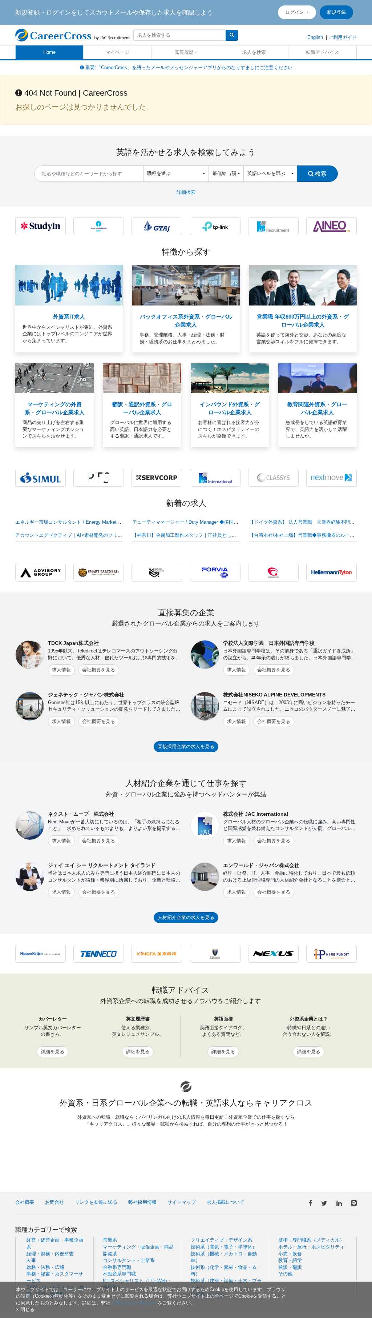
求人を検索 (254, 52)
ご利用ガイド (342, 37)
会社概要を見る (98, 669)
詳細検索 (186, 192)
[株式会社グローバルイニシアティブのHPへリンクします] (156, 572)
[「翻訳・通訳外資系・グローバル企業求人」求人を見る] (142, 378)
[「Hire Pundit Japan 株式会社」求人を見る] (331, 953)
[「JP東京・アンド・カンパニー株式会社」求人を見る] (215, 953)
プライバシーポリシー (134, 1303)
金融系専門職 (117, 1267)
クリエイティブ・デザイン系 (221, 1240)
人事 (31, 1260)
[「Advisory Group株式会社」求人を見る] (40, 572)
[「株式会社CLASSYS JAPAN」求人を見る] (273, 477)
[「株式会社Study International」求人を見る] (40, 226)
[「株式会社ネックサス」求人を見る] (273, 953)
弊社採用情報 (142, 1202)
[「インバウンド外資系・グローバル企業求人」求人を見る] (230, 378)
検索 (320, 173)
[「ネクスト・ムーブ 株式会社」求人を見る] (331, 477)
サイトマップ (181, 1202)
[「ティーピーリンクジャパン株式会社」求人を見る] (215, 226)
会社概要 (24, 1202)
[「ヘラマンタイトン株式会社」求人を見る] (331, 572)
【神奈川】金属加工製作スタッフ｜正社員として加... (188, 535)
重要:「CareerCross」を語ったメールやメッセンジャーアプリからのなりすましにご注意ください (188, 67)
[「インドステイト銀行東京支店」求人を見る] (98, 226)
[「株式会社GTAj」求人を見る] (156, 226)
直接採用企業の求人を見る (186, 746)
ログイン (295, 12)
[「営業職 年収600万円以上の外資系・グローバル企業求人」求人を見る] (303, 285)
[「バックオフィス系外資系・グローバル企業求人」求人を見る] (186, 285)
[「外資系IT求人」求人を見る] (69, 285)
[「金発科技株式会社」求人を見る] (156, 953)
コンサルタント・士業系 (129, 1260)
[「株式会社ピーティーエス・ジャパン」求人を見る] (98, 477)
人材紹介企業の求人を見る (186, 917)
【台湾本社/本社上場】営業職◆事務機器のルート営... (306, 535)
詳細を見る (52, 1051)
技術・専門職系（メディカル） (311, 1240)
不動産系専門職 (119, 1274)
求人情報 (61, 669)
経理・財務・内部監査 (50, 1254)
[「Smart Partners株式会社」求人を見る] (98, 572)
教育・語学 (290, 1260)
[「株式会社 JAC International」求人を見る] (215, 477)
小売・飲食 (290, 1254)
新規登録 (336, 12)
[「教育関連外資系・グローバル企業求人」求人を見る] (317, 378)
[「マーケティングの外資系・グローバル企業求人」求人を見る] (54, 378)
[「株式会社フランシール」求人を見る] (273, 572)
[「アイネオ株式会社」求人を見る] (331, 226)
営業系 (110, 1240)
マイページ (117, 52)
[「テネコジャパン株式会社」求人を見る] (98, 953)
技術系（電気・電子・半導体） (224, 1247)
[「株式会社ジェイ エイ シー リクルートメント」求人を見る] (273, 226)
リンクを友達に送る (96, 1202)
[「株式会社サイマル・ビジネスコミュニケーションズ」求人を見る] (40, 477)
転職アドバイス (322, 52)
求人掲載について (225, 1202)
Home (49, 52)
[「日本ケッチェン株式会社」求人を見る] (40, 953)
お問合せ (54, 1202)
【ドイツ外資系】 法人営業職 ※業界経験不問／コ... (306, 522)
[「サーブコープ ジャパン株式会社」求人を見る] (156, 477)
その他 (285, 1274)
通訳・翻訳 (290, 1267)
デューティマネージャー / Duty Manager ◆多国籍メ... (189, 522)
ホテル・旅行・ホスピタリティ (311, 1247)
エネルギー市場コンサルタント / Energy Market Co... (71, 522)
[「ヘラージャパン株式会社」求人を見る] (215, 572)
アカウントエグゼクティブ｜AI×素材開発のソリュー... (73, 535)
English (315, 37)
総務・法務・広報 (45, 1267)
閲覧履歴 (184, 52)
